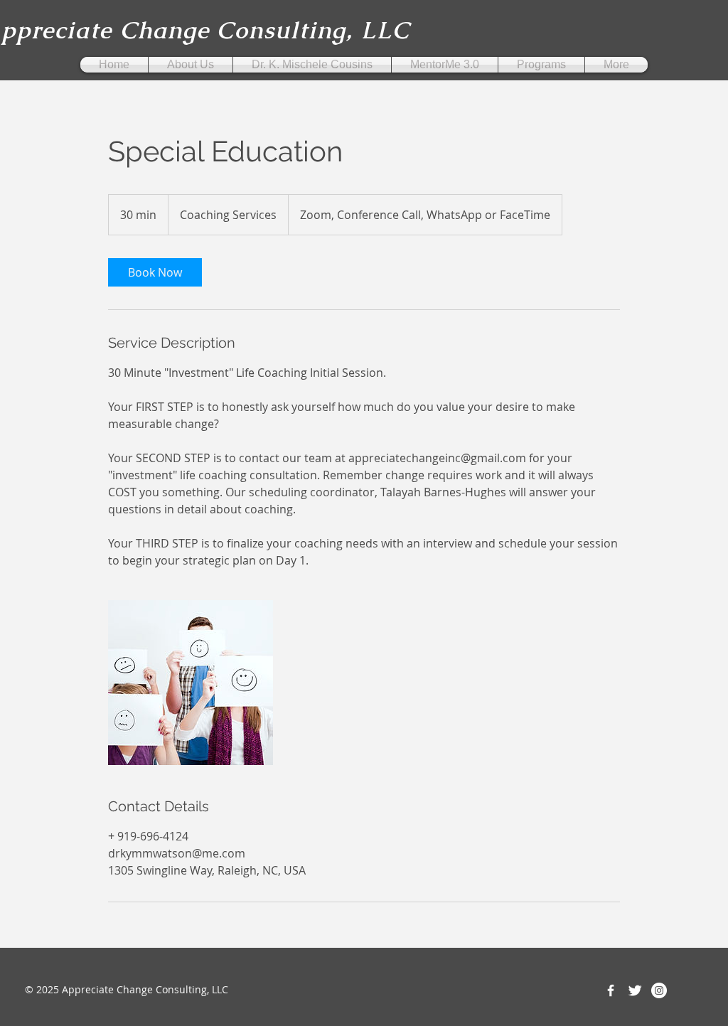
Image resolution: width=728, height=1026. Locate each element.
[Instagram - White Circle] (659, 990)
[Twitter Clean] (635, 990)
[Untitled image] (190, 682)
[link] (155, 272)
